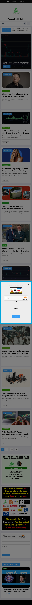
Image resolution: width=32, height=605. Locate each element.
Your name (16, 301)
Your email (16, 308)
